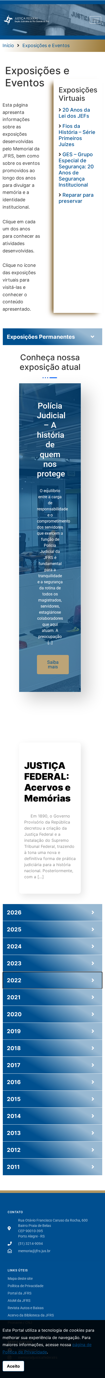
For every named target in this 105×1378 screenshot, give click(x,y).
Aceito (13, 1366)
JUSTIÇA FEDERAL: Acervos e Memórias (47, 782)
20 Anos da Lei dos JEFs (74, 113)
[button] (53, 664)
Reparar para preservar (76, 198)
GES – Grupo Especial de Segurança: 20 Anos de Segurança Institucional (76, 169)
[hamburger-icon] (95, 20)
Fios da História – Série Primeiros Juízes (77, 135)
